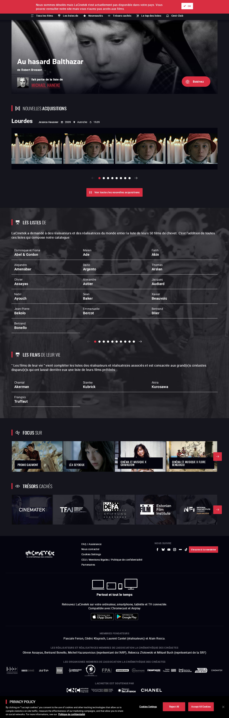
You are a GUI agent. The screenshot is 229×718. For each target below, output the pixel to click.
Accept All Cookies (201, 706)
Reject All (174, 706)
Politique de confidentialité (71, 714)
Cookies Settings (148, 706)
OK (189, 6)
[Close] (223, 707)
